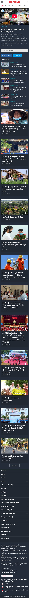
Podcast (3, 534)
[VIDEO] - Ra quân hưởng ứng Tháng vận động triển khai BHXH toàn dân (13, 428)
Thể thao (4, 492)
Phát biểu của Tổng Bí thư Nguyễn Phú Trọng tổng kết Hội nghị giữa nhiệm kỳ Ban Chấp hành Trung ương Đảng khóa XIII (13, 337)
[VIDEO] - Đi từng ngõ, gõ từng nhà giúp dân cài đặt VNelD (18, 81)
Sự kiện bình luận (6, 531)
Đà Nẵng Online (9, 584)
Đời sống (3, 488)
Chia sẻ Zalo (18, 55)
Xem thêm (14, 465)
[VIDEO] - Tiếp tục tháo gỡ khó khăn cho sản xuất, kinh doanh (18, 65)
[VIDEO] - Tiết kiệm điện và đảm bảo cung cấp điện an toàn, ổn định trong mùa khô (13, 274)
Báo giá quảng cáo (7, 575)
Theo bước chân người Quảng (10, 503)
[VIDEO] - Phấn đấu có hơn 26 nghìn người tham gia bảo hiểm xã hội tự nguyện (14, 128)
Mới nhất (7, 6)
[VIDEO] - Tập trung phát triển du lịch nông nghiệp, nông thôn (14, 189)
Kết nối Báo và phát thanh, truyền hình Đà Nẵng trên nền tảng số (14, 580)
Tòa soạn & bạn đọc (7, 510)
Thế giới (3, 495)
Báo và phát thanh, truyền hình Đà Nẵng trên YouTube (16, 590)
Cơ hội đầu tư (5, 527)
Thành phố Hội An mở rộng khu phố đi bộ (12, 457)
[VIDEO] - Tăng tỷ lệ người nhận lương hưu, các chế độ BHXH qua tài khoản (13, 305)
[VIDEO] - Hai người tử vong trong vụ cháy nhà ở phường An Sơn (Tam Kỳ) (14, 158)
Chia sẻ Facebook (7, 55)
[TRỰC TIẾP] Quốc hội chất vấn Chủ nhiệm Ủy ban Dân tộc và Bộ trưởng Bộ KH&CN (18, 73)
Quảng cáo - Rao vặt (7, 517)
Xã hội (20, 6)
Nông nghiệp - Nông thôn (8, 524)
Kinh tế (26, 6)
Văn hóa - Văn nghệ (7, 485)
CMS (12, 596)
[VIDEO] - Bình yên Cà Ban (12, 217)
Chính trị (14, 6)
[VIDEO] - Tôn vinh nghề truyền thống (11, 399)
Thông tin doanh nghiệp (8, 513)
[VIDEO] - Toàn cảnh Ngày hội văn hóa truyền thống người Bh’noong (13, 370)
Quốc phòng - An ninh (7, 506)
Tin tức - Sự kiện (14, 62)
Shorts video (5, 538)
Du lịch (3, 481)
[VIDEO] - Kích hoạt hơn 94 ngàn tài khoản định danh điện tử (14, 244)
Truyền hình (4, 520)
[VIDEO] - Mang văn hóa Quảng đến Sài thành (18, 97)
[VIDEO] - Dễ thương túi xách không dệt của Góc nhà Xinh (17, 104)
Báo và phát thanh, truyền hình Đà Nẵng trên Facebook (16, 587)
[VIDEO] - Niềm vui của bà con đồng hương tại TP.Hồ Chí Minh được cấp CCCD (18, 89)
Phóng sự (4, 26)
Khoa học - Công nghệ (7, 499)
